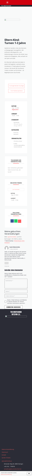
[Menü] (7, 2)
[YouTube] (12, 444)
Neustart (16, 134)
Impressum (5, 452)
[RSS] (20, 444)
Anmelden (13, 237)
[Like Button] (7, 263)
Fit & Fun (16, 132)
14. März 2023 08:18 (13, 249)
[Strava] (16, 444)
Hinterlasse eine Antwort (14, 242)
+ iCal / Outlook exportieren (16, 90)
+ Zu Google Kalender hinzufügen (16, 85)
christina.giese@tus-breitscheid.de (19, 146)
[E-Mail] (19, 221)
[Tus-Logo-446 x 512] (2, 2)
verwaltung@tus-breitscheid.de (12, 469)
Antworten (7, 266)
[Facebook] (4, 444)
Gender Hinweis (6, 457)
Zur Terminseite (16, 189)
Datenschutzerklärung (8, 449)
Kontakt (4, 455)
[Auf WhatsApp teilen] (15, 221)
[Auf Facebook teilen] (12, 221)
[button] (30, 2)
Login (8, 237)
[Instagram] (8, 444)
